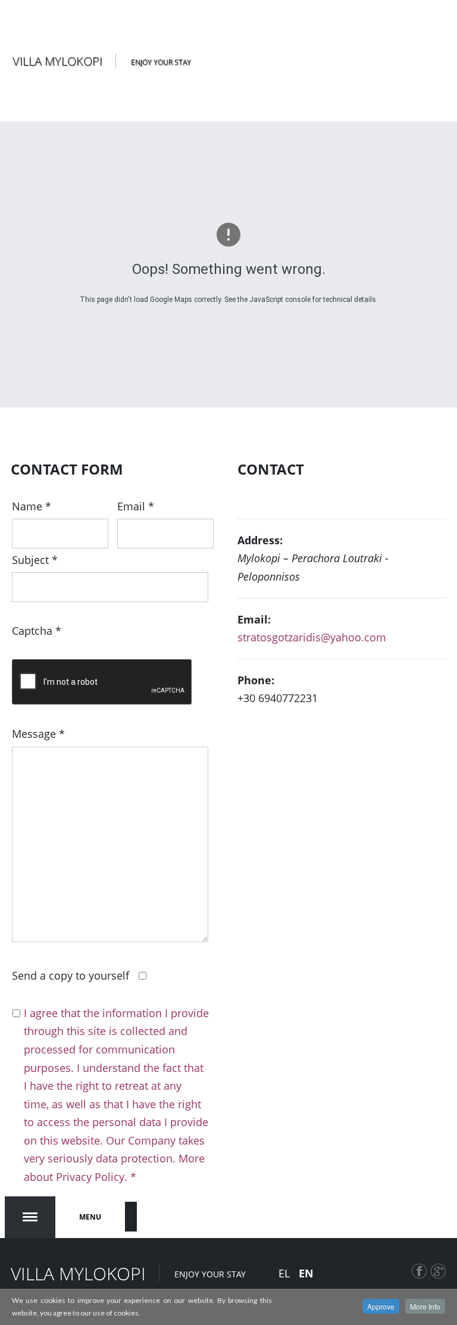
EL (285, 1273)
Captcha (36, 630)
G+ (438, 1278)
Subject (35, 560)
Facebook (419, 1278)
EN (306, 1273)
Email (135, 506)
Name (31, 506)
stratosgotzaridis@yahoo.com (311, 637)
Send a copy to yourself (70, 975)
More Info (425, 1306)
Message (38, 734)
